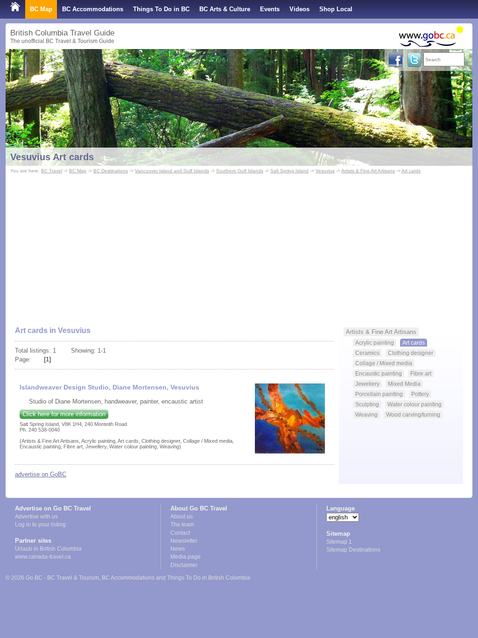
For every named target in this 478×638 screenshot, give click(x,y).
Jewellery (367, 384)
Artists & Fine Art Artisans (368, 170)
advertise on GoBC (40, 474)
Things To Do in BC (161, 9)
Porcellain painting (379, 394)
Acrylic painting (374, 343)
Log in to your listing (40, 524)
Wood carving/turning (413, 414)
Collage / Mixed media (383, 363)
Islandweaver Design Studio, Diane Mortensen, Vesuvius (109, 387)
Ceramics (367, 353)
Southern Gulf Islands (239, 170)
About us (181, 516)
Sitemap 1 (339, 542)
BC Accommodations (92, 9)
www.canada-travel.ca (43, 557)
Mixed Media (404, 384)
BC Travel (51, 170)
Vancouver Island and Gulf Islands (172, 170)
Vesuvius (325, 170)
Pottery (420, 394)
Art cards (411, 170)
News (177, 549)
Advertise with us (36, 516)
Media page (185, 557)
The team (182, 524)
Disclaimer (183, 565)
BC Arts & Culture (224, 9)
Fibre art (420, 373)
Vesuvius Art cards (52, 157)
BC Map (41, 9)
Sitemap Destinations (353, 550)
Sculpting (367, 404)
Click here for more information (63, 414)
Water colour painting (414, 404)
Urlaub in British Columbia (48, 549)
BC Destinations (110, 170)
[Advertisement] (239, 245)
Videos (299, 9)
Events (270, 9)
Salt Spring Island (289, 170)
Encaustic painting (378, 373)
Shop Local (335, 9)
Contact (180, 533)
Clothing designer (410, 353)
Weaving (366, 414)
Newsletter (183, 541)
